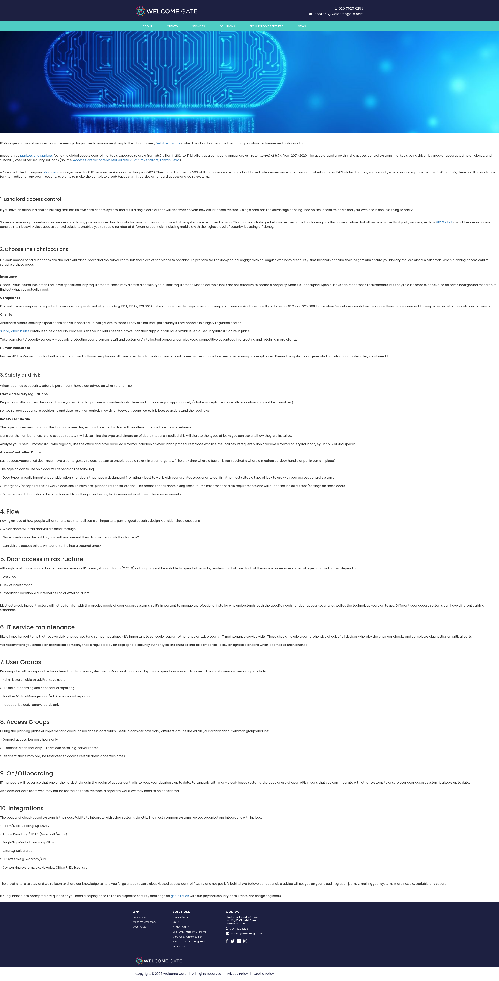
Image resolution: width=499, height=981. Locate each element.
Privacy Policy (237, 973)
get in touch (180, 896)
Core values (139, 917)
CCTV (176, 922)
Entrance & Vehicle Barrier (187, 936)
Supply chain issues (14, 331)
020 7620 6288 (351, 8)
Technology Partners (267, 26)
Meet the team (141, 926)
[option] (249, 82)
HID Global (444, 222)
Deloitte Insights (168, 143)
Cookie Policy (264, 973)
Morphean (51, 172)
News (302, 26)
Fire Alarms (179, 946)
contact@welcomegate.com (339, 14)
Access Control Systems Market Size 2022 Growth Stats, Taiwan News (126, 160)
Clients (172, 26)
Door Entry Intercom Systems (189, 931)
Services (198, 26)
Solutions (227, 26)
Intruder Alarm (181, 926)
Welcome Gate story (144, 922)
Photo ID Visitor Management (189, 941)
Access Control (181, 917)
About (147, 26)
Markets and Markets (36, 155)
